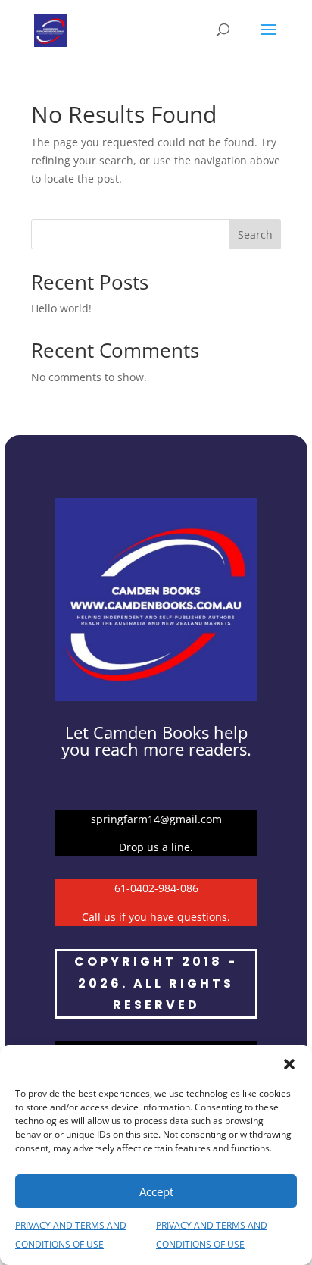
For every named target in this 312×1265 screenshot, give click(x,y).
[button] (289, 1064)
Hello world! (61, 308)
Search (255, 234)
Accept (156, 1191)
